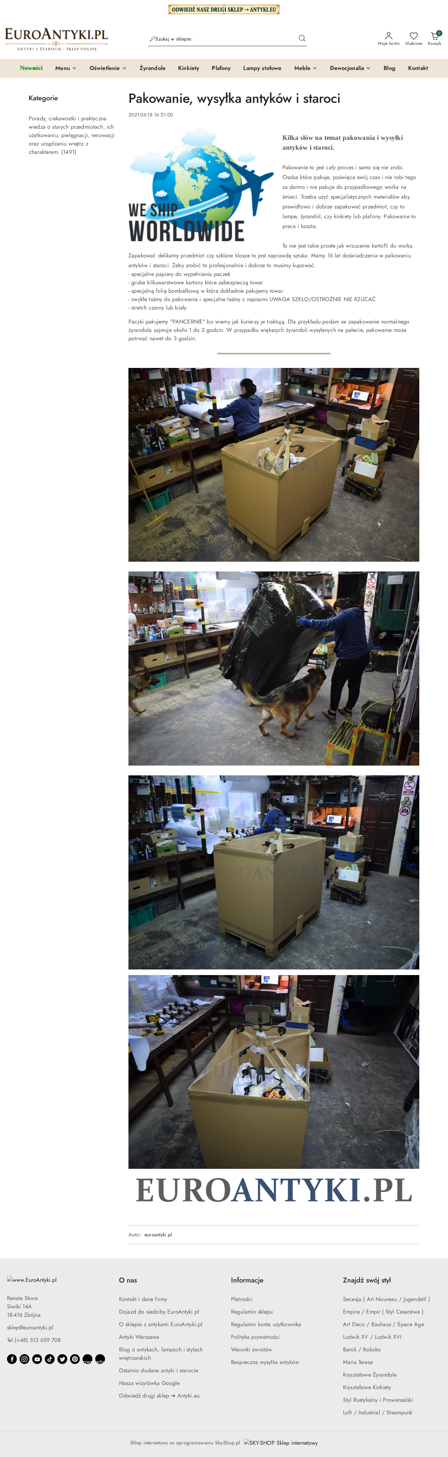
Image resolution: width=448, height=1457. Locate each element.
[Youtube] (37, 1359)
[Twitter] (62, 1359)
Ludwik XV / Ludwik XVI (372, 1337)
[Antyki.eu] (224, 8)
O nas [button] (128, 1280)
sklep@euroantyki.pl (30, 1327)
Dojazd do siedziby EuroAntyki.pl (159, 1312)
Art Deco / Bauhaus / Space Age (383, 1324)
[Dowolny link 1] (87, 1359)
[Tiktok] (50, 1359)
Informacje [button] (247, 1280)
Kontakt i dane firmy (143, 1299)
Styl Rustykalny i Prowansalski (378, 1400)
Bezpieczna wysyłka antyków (265, 1362)
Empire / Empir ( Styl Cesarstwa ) (383, 1312)
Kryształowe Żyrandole (370, 1375)
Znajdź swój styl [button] (367, 1280)
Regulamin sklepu (252, 1312)
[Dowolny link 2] (100, 1359)
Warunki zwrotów (251, 1349)
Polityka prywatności (255, 1337)
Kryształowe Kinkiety (367, 1387)
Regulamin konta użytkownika (266, 1324)
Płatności (241, 1299)
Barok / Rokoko (362, 1349)
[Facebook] (12, 1359)
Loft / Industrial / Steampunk (378, 1412)
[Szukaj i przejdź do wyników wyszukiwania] (302, 39)
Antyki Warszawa (139, 1337)
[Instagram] (24, 1359)
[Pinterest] (75, 1359)
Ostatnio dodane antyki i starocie (158, 1370)
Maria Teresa (358, 1362)
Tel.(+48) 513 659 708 (34, 1340)
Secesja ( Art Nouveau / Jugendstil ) (386, 1299)
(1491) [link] (68, 152)
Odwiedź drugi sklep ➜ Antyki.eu (159, 1396)
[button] (66, 68)
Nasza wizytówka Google (149, 1383)
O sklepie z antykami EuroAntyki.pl (160, 1324)
